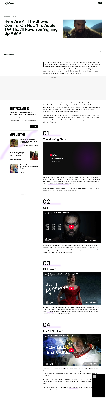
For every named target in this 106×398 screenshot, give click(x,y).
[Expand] (94, 375)
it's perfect (50, 311)
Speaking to (58, 183)
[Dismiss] (104, 375)
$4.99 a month (73, 387)
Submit (34, 126)
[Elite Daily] (9, 3)
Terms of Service (32, 120)
